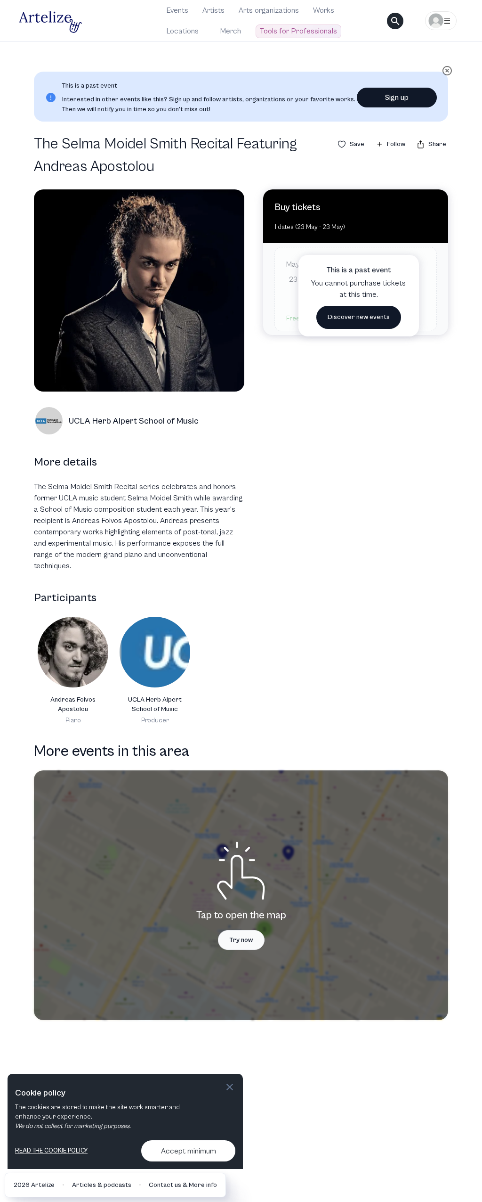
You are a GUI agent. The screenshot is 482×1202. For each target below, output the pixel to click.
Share (437, 144)
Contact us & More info (183, 1185)
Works (323, 10)
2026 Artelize (34, 1185)
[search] (395, 21)
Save (357, 144)
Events (177, 10)
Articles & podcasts (101, 1185)
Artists (213, 10)
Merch (230, 31)
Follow (396, 144)
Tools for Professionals (298, 31)
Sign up (397, 97)
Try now (241, 940)
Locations (183, 31)
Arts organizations (269, 10)
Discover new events (359, 317)
